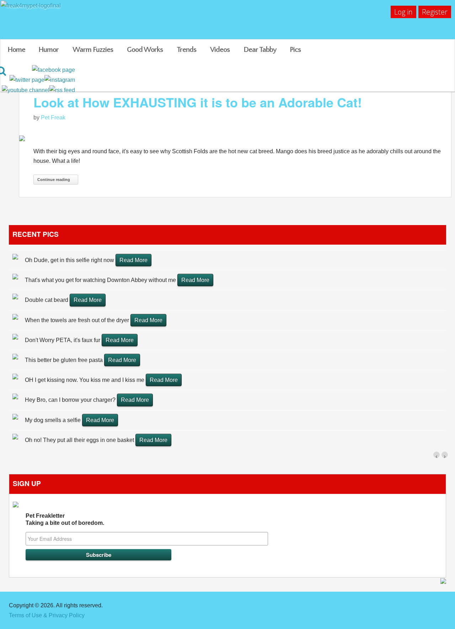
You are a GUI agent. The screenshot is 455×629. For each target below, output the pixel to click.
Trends (186, 50)
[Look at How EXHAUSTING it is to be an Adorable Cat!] (235, 138)
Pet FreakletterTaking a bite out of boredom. (65, 519)
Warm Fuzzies (93, 50)
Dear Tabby (260, 50)
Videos (220, 50)
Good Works (145, 50)
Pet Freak (53, 117)
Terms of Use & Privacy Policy (47, 615)
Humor (48, 50)
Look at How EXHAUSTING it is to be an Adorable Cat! (197, 102)
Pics (295, 50)
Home (16, 50)
